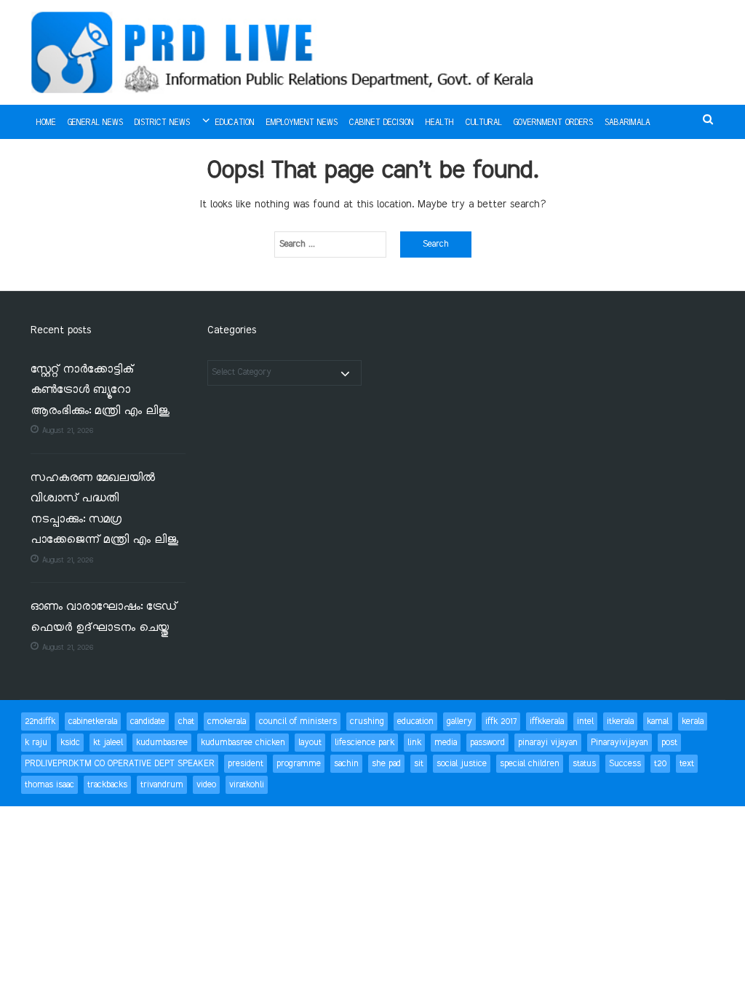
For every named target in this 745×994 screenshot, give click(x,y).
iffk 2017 (501, 721)
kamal (658, 721)
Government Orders (553, 123)
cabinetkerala (92, 721)
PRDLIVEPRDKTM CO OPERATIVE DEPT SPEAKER (120, 763)
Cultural (484, 123)
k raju (36, 742)
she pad (386, 763)
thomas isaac (49, 784)
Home (46, 123)
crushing (367, 721)
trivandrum (161, 784)
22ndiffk (40, 721)
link (414, 742)
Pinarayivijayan (619, 742)
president (245, 763)
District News (162, 123)
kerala (693, 721)
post (669, 742)
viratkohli (246, 784)
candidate (147, 721)
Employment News (302, 123)
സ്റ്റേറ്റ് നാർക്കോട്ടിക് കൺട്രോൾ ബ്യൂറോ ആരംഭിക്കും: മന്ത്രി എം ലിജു (100, 390)
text (687, 763)
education (415, 721)
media (445, 742)
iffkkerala (547, 721)
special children (529, 763)
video (206, 784)
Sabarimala (627, 123)
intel (585, 721)
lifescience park (364, 742)
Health (440, 123)
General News (95, 123)
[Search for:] (330, 244)
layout (310, 742)
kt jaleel (108, 742)
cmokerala (226, 721)
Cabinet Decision (381, 123)
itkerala (620, 721)
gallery (459, 721)
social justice (462, 763)
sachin (346, 763)
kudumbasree (162, 742)
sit (418, 763)
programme (298, 763)
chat (186, 721)
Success (625, 763)
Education (235, 123)
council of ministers (298, 721)
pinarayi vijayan (548, 742)
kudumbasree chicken (243, 742)
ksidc (70, 742)
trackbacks (107, 784)
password (487, 742)
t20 (660, 763)
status (584, 763)
